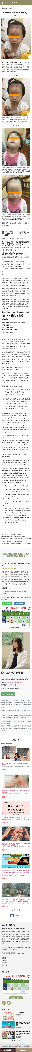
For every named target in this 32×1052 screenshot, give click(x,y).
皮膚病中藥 (19, 541)
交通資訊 (4, 960)
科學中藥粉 (3, 543)
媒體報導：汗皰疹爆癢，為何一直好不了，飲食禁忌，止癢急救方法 (23, 1033)
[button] (29, 2)
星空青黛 (16, 536)
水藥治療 (26, 538)
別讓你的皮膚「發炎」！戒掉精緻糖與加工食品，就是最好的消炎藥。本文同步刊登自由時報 (16, 872)
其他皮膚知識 (9, 8)
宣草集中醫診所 (8, 924)
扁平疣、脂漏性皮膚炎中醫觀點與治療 (13, 818)
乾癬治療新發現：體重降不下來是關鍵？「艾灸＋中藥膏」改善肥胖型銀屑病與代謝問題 (16, 900)
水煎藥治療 (16, 538)
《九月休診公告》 (20, 1012)
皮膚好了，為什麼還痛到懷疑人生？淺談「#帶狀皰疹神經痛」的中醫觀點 (16, 844)
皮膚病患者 (26, 541)
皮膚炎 (3, 541)
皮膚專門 (3, 8)
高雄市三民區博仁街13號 (14, 683)
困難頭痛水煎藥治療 (7, 327)
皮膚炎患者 (8, 541)
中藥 (2, 534)
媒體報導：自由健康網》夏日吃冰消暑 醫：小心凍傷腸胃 (23, 1023)
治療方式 (19, 173)
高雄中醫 (29, 543)
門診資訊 (4, 963)
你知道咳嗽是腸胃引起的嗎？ (10, 330)
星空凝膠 (25, 534)
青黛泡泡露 (18, 543)
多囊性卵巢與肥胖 (7, 325)
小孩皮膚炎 (18, 534)
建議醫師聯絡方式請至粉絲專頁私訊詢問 (16, 312)
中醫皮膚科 (12, 534)
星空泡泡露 (9, 536)
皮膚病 (14, 541)
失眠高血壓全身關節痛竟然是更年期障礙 (13, 323)
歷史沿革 (4, 965)
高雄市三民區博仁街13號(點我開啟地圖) (19, 947)
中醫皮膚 (6, 534)
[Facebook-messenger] (9, 1003)
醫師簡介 (4, 958)
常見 (15, 173)
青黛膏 (24, 543)
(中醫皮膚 (11, 173)
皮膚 (30, 538)
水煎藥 (10, 538)
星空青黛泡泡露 (4, 538)
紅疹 (8, 543)
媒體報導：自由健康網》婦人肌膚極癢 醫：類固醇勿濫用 (16, 791)
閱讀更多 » (5, 770)
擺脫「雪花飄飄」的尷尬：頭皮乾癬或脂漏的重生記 (16, 764)
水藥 (21, 538)
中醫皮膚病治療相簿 (7, 332)
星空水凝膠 (3, 536)
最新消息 (5, 1009)
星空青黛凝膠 (22, 536)
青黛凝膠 (13, 543)
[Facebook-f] (4, 1003)
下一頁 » (19, 910)
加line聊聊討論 (13, 315)
